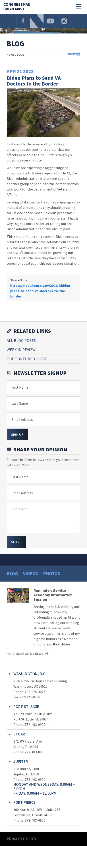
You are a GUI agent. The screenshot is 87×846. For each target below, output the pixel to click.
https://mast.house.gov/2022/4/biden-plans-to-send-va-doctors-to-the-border (40, 290)
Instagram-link (64, 21)
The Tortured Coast (27, 358)
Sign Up (17, 434)
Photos (51, 573)
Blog (20, 54)
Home (10, 54)
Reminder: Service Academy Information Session (52, 595)
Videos (30, 573)
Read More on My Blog (25, 653)
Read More (61, 644)
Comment (19, 509)
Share (16, 542)
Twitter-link (37, 21)
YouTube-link (50, 21)
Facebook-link (23, 21)
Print (71, 54)
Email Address (22, 419)
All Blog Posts (21, 340)
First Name (19, 387)
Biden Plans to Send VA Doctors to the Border (34, 80)
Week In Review (21, 349)
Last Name (19, 403)
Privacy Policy (21, 839)
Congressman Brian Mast (16, 6)
